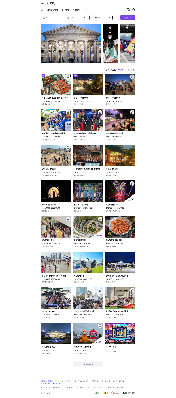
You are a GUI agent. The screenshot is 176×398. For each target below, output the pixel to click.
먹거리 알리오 (111, 70)
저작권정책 (94, 381)
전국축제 (65, 10)
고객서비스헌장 (106, 381)
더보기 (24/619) (88, 364)
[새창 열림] (97, 394)
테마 (85, 10)
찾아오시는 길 (45, 384)
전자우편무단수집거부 (120, 381)
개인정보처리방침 (46, 381)
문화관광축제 (52, 10)
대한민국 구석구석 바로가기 (48, 3)
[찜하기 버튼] (128, 9)
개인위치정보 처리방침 (81, 381)
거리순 (127, 70)
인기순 (133, 70)
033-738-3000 (71, 387)
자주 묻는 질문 (57, 384)
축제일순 (120, 70)
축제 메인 (42, 10)
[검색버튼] (133, 9)
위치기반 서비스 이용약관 (63, 381)
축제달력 (76, 10)
